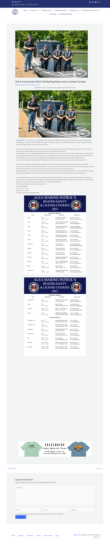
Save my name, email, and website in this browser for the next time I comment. (40, 514)
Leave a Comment (20, 85)
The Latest (53, 14)
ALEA (28, 85)
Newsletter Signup (66, 14)
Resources (74, 10)
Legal (57, 535)
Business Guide (60, 10)
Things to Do (46, 10)
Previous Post (11, 468)
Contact (38, 535)
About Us (34, 10)
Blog (32, 85)
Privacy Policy (48, 535)
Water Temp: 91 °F (33, 4)
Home (25, 10)
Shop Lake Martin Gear (90, 10)
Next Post (99, 468)
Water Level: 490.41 (20, 4)
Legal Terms (76, 535)
